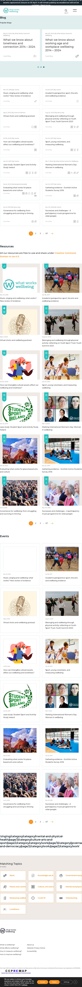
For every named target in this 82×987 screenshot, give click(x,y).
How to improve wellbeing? (10, 954)
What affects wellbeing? (9, 948)
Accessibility (32, 951)
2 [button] (41, 67)
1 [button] (38, 67)
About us (30, 945)
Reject (54, 982)
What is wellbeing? (7, 945)
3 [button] (43, 67)
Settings (66, 982)
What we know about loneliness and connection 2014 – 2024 (19, 43)
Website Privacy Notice (36, 948)
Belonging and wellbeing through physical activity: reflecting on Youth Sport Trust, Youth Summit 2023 (60, 119)
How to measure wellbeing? (11, 951)
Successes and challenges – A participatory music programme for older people (60, 213)
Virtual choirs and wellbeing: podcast (19, 116)
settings (24, 985)
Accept (42, 982)
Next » (52, 233)
